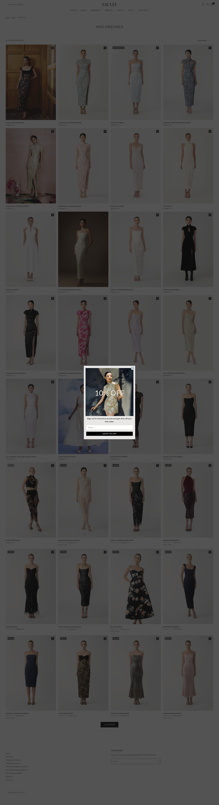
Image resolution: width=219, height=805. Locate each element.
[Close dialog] (132, 368)
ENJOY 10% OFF (109, 434)
